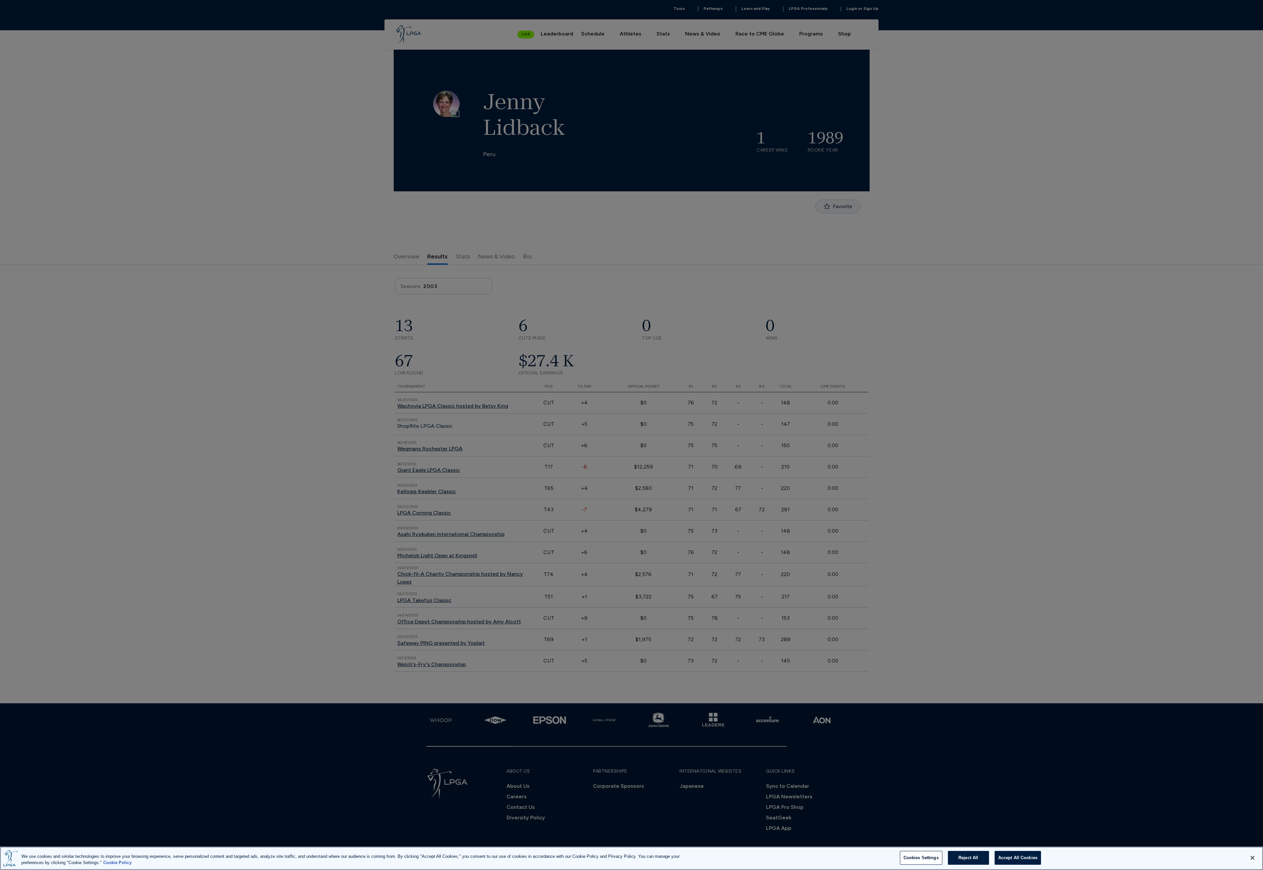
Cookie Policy (117, 862)
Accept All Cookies (1017, 857)
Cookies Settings (921, 857)
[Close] (1252, 858)
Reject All (968, 857)
